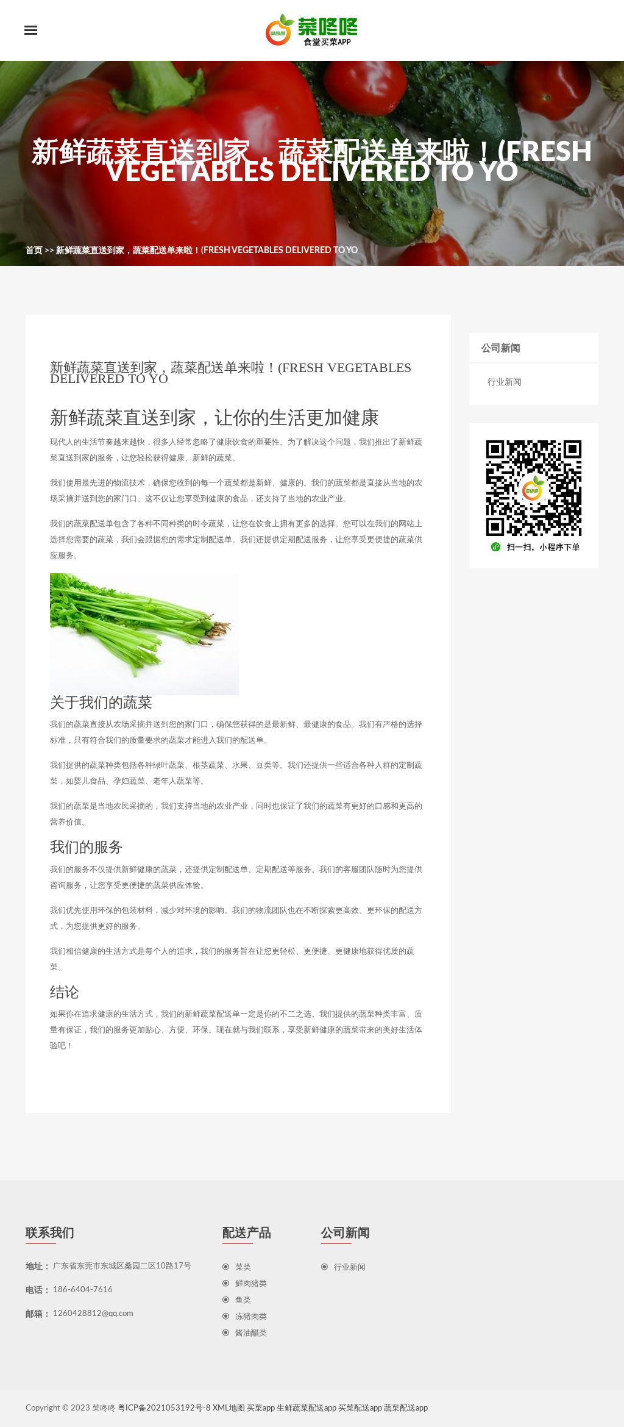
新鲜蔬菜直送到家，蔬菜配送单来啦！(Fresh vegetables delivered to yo (207, 250)
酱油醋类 (251, 1333)
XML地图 (229, 1408)
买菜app (261, 1408)
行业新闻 (505, 382)
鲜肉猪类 (251, 1284)
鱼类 (243, 1300)
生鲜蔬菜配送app (306, 1408)
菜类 (243, 1267)
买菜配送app (360, 1408)
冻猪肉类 (251, 1317)
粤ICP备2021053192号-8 (164, 1408)
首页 (34, 250)
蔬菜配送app (406, 1408)
